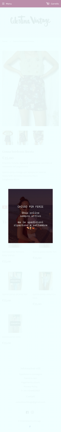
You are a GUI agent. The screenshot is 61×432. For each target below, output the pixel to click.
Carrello (54, 3)
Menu (9, 3)
